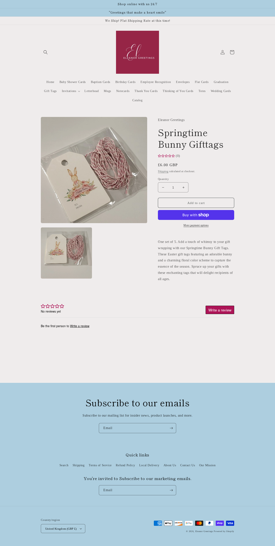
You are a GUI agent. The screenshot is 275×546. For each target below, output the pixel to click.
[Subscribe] (171, 428)
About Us (169, 465)
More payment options (196, 225)
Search (64, 465)
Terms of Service (100, 465)
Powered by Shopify (224, 531)
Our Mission (207, 465)
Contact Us (187, 465)
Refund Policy (125, 465)
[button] (45, 52)
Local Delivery (149, 465)
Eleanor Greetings (204, 531)
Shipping (163, 171)
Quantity (163, 179)
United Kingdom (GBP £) (61, 528)
